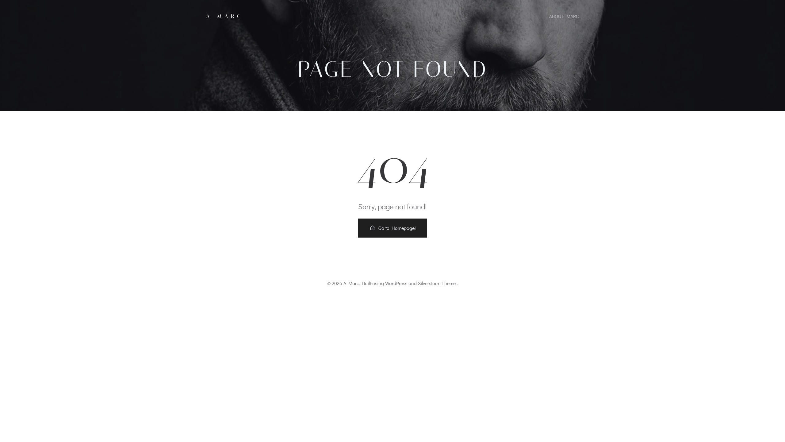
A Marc (224, 16)
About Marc (564, 16)
